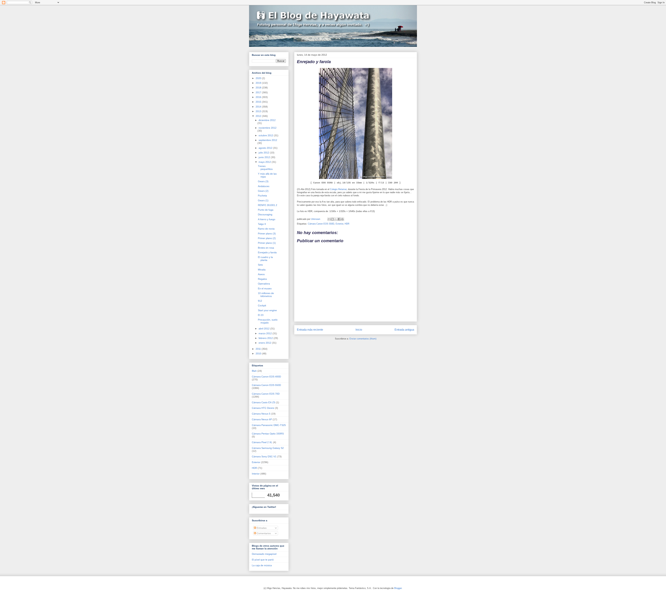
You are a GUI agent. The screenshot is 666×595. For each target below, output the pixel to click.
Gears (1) (263, 200)
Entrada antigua (404, 329)
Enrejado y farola (267, 252)
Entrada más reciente (310, 329)
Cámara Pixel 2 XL (262, 442)
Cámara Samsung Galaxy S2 (268, 448)
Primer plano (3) (267, 233)
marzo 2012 (265, 333)
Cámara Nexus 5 (261, 413)
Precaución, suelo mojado (268, 321)
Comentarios (263, 533)
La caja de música (262, 565)
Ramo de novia (266, 228)
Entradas (261, 528)
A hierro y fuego (266, 219)
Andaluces (263, 186)
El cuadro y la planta (265, 258)
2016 (259, 97)
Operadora (264, 283)
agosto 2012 (266, 147)
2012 (259, 116)
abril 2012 (264, 328)
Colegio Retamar (338, 189)
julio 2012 (264, 152)
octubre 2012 (266, 135)
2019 (259, 82)
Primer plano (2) (267, 238)
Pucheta (262, 195)
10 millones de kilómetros (266, 295)
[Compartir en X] (336, 219)
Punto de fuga (265, 209)
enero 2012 (265, 342)
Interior (256, 473)
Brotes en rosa (266, 247)
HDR (347, 223)
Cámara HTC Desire (263, 408)
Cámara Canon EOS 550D (321, 223)
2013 (259, 111)
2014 (259, 106)
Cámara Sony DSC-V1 (264, 456)
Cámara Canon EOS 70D (266, 393)
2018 (259, 87)
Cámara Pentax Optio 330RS (268, 433)
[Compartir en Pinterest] (342, 219)
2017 (259, 92)
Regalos (262, 279)
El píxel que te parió (263, 559)
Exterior (339, 223)
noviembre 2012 (267, 127)
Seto (260, 264)
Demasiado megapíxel (264, 554)
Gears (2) (263, 190)
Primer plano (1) (267, 243)
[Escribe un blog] (332, 219)
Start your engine (267, 310)
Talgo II (262, 224)
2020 (259, 78)
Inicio (359, 329)
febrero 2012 (266, 338)
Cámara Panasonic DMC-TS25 (269, 425)
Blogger (398, 588)
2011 (259, 348)
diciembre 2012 (267, 120)
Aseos (261, 274)
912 (260, 300)
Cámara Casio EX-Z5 (263, 402)
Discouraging (265, 214)
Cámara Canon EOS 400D (266, 376)
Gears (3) (263, 181)
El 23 (260, 315)
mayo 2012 (265, 162)
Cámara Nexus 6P (262, 419)
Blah (254, 370)
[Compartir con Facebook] (339, 219)
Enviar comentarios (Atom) (362, 338)
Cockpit (262, 305)
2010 (259, 353)
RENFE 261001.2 (267, 205)
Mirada (262, 269)
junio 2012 (265, 157)
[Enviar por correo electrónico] (329, 219)
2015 (259, 101)
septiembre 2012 (268, 140)
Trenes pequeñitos (265, 167)
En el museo (265, 288)
